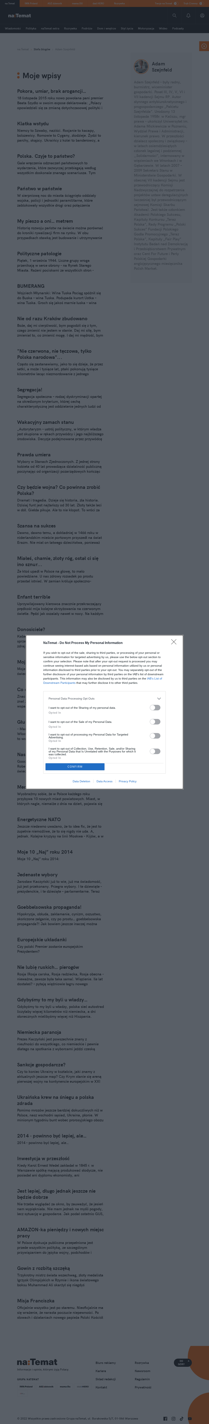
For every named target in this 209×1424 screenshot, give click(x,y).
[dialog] (104, 712)
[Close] (175, 643)
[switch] (155, 707)
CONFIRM (75, 766)
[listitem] (104, 698)
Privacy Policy (128, 781)
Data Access (104, 781)
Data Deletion (81, 781)
